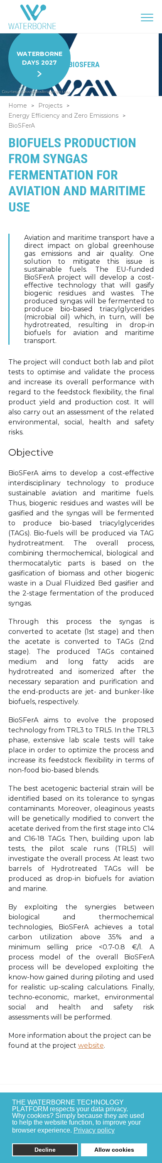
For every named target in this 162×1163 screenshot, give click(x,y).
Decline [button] (45, 1149)
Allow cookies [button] (114, 1149)
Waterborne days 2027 (39, 58)
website (91, 1045)
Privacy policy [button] (94, 1130)
